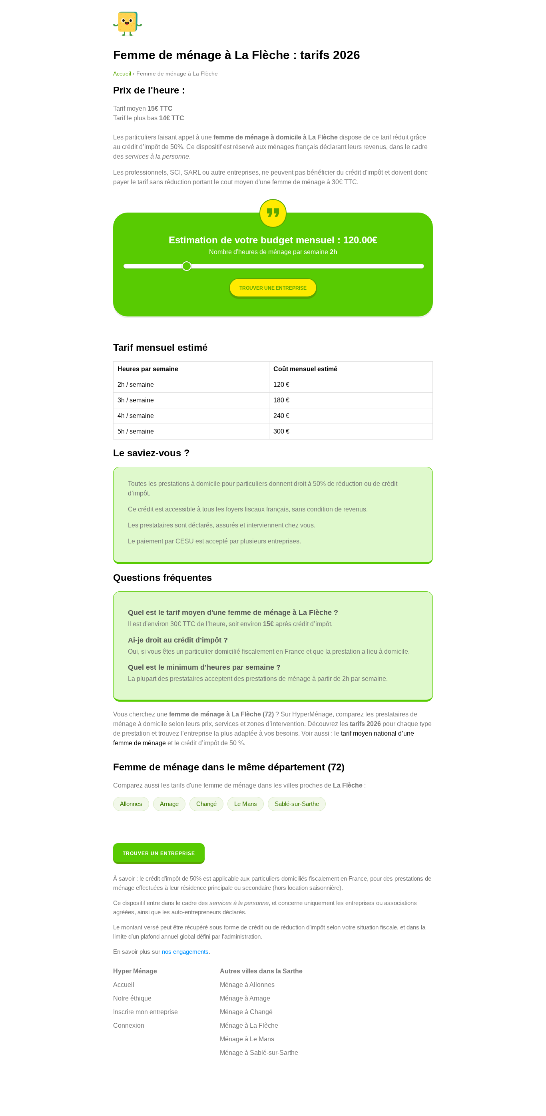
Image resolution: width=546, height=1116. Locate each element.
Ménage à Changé (246, 1012)
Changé (206, 803)
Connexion (128, 1025)
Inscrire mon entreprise (145, 1012)
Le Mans (245, 803)
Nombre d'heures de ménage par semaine (273, 252)
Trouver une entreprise (273, 288)
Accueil (122, 73)
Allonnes (131, 803)
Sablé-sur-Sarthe (297, 803)
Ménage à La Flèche (249, 1025)
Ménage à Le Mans (247, 1039)
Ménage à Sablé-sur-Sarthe (259, 1052)
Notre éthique (132, 998)
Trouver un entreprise (159, 853)
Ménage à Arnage (245, 998)
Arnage (169, 803)
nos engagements (185, 951)
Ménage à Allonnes (247, 984)
